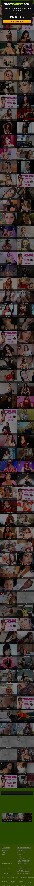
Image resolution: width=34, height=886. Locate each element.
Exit (17, 13)
